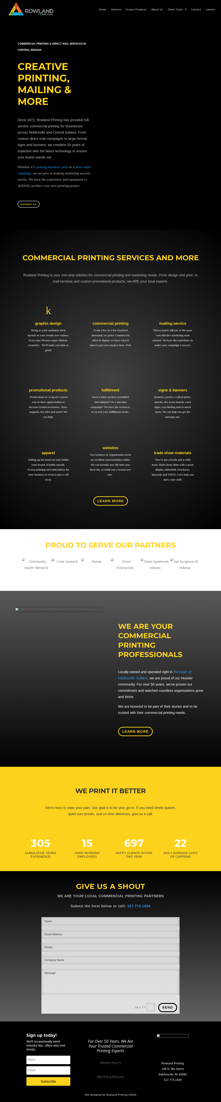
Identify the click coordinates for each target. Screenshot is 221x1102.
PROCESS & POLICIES (110, 1077)
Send (167, 1007)
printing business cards (52, 167)
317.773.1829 (138, 906)
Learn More (110, 501)
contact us (29, 204)
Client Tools (175, 9)
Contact (196, 9)
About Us (157, 9)
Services (116, 9)
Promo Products (136, 9)
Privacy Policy (110, 1063)
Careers (210, 9)
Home (102, 9)
